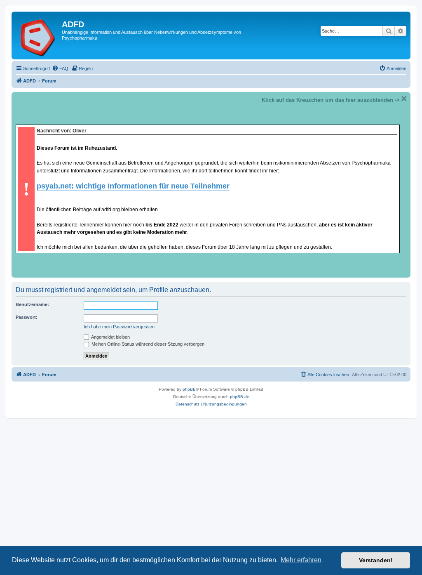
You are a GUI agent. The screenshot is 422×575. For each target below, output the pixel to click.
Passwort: (27, 317)
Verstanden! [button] (376, 560)
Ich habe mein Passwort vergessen (119, 326)
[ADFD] (38, 35)
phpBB (189, 389)
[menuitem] (60, 68)
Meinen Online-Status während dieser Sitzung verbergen (147, 344)
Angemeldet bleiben (110, 337)
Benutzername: (32, 304)
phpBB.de (239, 396)
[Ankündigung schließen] (403, 98)
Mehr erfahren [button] (301, 559)
